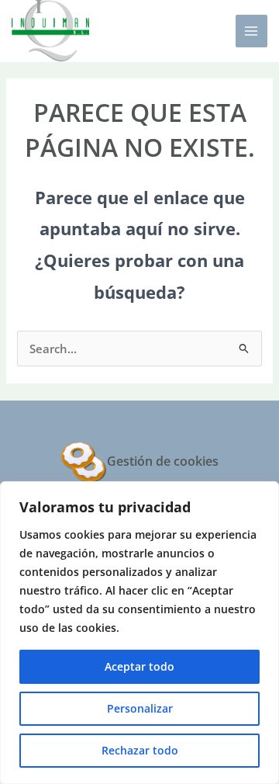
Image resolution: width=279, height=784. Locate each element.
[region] (139, 632)
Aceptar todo (139, 666)
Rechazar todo (140, 750)
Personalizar (140, 708)
